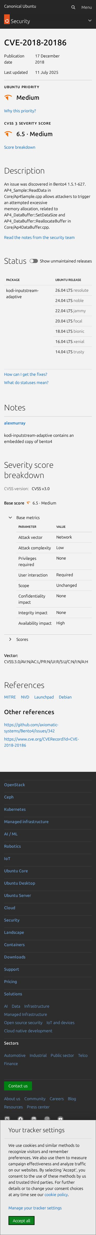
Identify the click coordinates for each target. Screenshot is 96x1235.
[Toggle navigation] (90, 20)
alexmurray (14, 423)
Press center (38, 1107)
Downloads (14, 957)
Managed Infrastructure (25, 1014)
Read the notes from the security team (39, 237)
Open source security (23, 1022)
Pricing (10, 981)
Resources (13, 1107)
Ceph (9, 797)
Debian (65, 697)
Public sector (62, 1055)
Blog (72, 1098)
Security (11, 920)
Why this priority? (20, 110)
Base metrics (28, 517)
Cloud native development (28, 1030)
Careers (57, 1098)
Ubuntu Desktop (19, 883)
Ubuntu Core (16, 870)
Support (11, 969)
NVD (25, 697)
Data (16, 1006)
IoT (7, 858)
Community (35, 1098)
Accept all (21, 1220)
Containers (14, 944)
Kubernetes (15, 809)
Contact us (18, 1086)
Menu (86, 7)
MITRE (10, 697)
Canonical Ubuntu (20, 6)
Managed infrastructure (26, 821)
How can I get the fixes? (25, 374)
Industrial (38, 1055)
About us (12, 1098)
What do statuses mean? (26, 382)
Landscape (14, 932)
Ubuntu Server (17, 895)
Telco (83, 1055)
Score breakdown (19, 147)
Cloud (9, 907)
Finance (11, 1063)
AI (6, 1006)
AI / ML (11, 834)
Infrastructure (36, 1006)
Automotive (15, 1055)
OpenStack (14, 784)
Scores (22, 639)
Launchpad (44, 697)
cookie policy (56, 1194)
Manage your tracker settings (35, 1208)
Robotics (12, 846)
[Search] (73, 7)
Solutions (13, 993)
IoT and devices (60, 1022)
